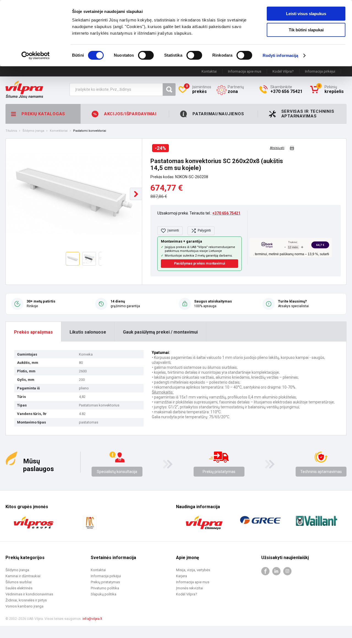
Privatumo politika (105, 588)
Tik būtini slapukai (306, 30)
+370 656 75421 (226, 213)
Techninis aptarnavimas (321, 471)
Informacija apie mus (244, 71)
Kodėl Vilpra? (283, 71)
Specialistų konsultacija (117, 471)
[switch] (146, 55)
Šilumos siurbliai (19, 582)
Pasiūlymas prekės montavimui (199, 263)
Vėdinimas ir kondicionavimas (29, 594)
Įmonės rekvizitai (189, 588)
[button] (136, 194)
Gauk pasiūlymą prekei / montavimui (160, 332)
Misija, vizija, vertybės (193, 570)
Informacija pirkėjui (320, 71)
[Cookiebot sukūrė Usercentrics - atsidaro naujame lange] (36, 55)
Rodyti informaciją (280, 55)
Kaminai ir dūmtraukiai (23, 576)
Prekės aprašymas (33, 332)
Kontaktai (209, 71)
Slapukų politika (103, 594)
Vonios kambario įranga (24, 606)
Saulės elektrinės (19, 588)
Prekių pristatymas (219, 471)
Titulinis (11, 131)
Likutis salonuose (88, 332)
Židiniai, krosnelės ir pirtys (26, 600)
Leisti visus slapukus (306, 13)
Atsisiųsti (277, 148)
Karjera (181, 576)
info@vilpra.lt (92, 619)
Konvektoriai (59, 131)
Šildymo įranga (33, 131)
